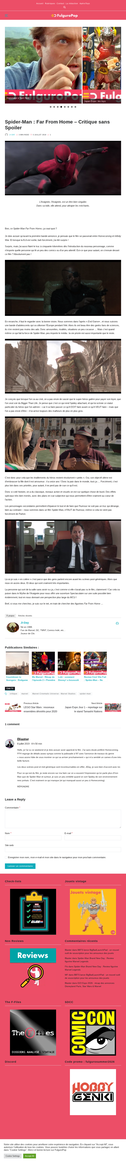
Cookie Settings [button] (13, 1156)
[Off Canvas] (6, 15)
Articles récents (25, 616)
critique (13, 694)
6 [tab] (68, 107)
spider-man (85, 694)
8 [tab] (75, 107)
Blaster (68, 950)
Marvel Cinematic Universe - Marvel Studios (53, 694)
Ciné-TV (9, 688)
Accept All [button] (29, 1156)
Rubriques (50, 3)
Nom (8, 833)
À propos (10, 616)
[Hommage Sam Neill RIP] (43, 65)
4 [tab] (61, 107)
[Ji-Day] (13, 627)
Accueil (39, 3)
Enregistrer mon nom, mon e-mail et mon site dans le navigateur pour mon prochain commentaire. (57, 857)
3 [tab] (58, 107)
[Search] (64, 7)
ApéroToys (85, 3)
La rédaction (72, 3)
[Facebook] (117, 623)
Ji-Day (12, 135)
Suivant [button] (117, 64)
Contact (60, 3)
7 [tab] (72, 107)
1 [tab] (50, 107)
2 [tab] (54, 107)
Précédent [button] (8, 64)
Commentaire (12, 807)
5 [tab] (65, 107)
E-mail (69, 833)
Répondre (23, 786)
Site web (9, 845)
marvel (25, 694)
